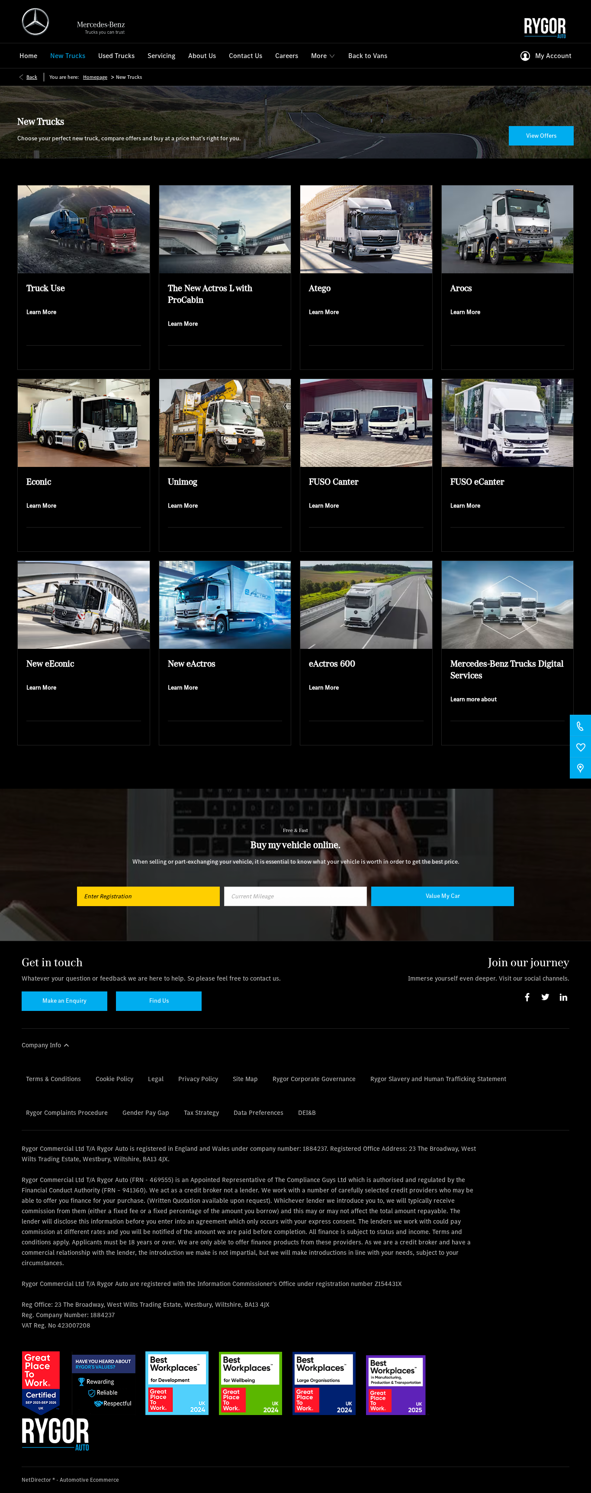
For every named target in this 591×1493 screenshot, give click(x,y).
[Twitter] (545, 997)
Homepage (95, 77)
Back (31, 77)
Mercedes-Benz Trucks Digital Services (506, 669)
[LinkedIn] (563, 997)
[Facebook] (527, 997)
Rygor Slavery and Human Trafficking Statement (438, 1079)
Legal (156, 1079)
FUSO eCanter (477, 481)
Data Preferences (258, 1112)
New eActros (191, 663)
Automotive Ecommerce (89, 1479)
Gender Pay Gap (145, 1112)
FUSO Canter (334, 481)
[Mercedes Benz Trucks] (77, 21)
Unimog (182, 481)
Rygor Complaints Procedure (67, 1112)
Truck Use (45, 288)
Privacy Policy (198, 1079)
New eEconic (50, 663)
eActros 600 (332, 663)
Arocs (461, 288)
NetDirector (37, 1479)
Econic (38, 481)
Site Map (245, 1079)
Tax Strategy (201, 1112)
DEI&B (307, 1112)
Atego (320, 288)
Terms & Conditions (53, 1079)
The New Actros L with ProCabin (210, 293)
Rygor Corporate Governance (314, 1079)
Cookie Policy (114, 1079)
